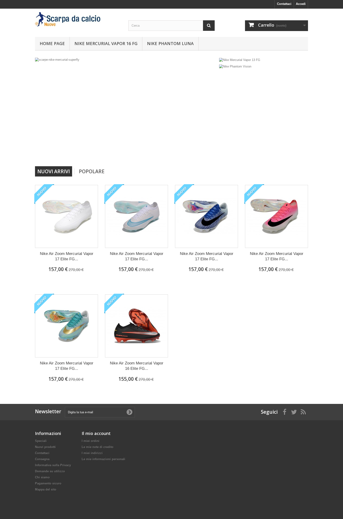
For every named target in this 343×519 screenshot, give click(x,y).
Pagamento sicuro (48, 483)
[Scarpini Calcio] (78, 19)
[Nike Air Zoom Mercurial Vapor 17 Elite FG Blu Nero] (206, 216)
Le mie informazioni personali (103, 459)
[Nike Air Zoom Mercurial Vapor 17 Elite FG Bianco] (66, 216)
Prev (197, 154)
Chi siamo (42, 477)
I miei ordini (90, 441)
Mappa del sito (45, 489)
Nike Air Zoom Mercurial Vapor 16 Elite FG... (136, 366)
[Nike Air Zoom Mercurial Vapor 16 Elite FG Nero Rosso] (136, 326)
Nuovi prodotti (45, 447)
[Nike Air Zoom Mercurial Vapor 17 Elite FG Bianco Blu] (136, 216)
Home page (52, 43)
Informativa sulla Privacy (53, 465)
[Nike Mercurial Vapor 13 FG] (239, 59)
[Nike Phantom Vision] (235, 66)
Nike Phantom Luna (170, 43)
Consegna (42, 459)
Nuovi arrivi (53, 171)
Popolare (92, 171)
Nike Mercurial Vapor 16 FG (105, 43)
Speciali (41, 441)
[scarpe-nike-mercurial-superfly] (126, 110)
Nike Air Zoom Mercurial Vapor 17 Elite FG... (66, 256)
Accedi (301, 4)
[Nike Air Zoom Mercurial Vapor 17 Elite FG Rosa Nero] (276, 216)
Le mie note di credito (97, 447)
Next (208, 154)
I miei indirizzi (92, 453)
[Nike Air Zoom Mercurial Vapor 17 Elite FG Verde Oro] (66, 326)
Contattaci (284, 4)
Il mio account (96, 433)
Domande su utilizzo (50, 471)
